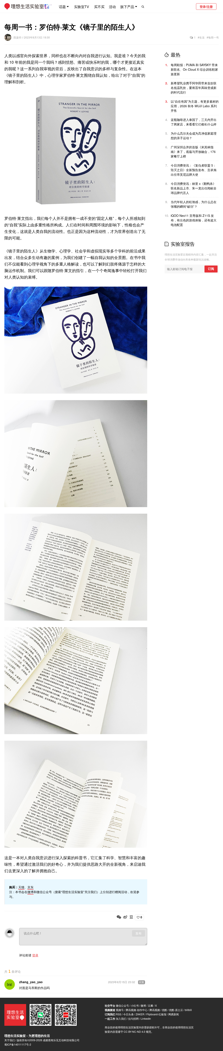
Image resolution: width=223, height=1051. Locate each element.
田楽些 (18, 37)
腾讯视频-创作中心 (136, 1010)
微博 (30, 892)
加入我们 (121, 1018)
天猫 (21, 887)
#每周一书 (213, 37)
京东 (30, 887)
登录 (35, 955)
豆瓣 (150, 1005)
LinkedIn (146, 1018)
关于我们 (9, 1040)
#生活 (201, 37)
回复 (141, 982)
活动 (112, 6)
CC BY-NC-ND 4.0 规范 (137, 1031)
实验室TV (81, 6)
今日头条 (128, 1014)
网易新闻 (173, 1014)
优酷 (164, 1010)
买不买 (99, 6)
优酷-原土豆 (176, 1010)
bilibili (188, 1010)
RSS (118, 1014)
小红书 (135, 1005)
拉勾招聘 (133, 1018)
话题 (62, 6)
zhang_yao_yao (31, 982)
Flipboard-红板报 (156, 1014)
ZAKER (140, 1014)
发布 (138, 933)
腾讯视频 (154, 1010)
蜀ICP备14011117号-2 (17, 1044)
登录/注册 (206, 6)
